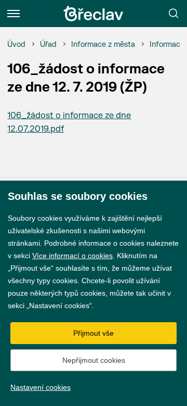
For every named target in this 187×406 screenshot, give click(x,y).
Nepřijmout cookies (93, 360)
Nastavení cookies (40, 387)
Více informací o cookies (72, 255)
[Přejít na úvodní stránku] (93, 13)
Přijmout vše (93, 333)
